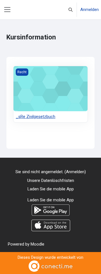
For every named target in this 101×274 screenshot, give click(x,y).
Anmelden (89, 9)
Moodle (37, 244)
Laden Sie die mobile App (50, 188)
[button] (70, 9)
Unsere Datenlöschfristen (50, 180)
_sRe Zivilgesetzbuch (35, 116)
